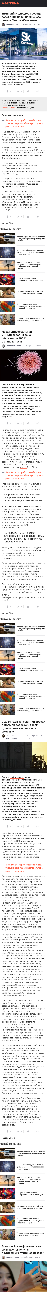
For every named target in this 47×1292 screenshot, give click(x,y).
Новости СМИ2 (7, 223)
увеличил (12, 597)
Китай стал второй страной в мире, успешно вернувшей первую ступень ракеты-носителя (24, 123)
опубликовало (17, 777)
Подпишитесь (8, 108)
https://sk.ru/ (7, 207)
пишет (23, 467)
